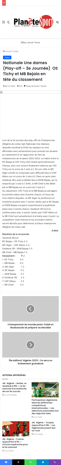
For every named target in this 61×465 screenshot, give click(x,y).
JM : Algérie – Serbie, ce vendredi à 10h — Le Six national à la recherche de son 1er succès (14, 387)
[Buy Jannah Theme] (30, 42)
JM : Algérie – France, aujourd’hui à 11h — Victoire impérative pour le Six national (15, 443)
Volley (15, 51)
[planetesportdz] (33, 22)
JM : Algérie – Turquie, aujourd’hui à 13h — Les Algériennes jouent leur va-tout (44, 426)
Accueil (8, 51)
